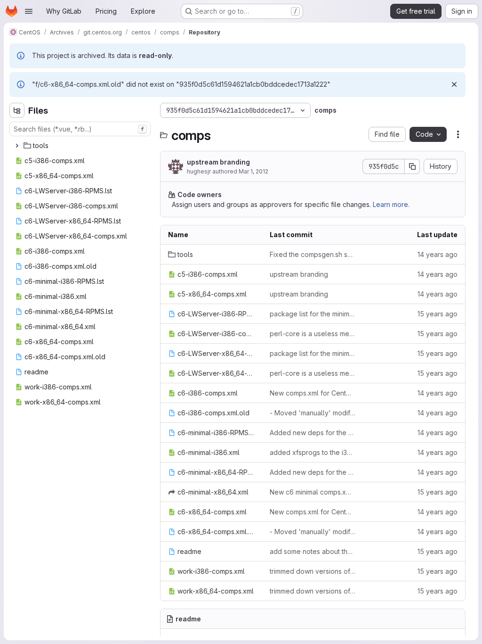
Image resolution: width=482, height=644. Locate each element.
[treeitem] (81, 145)
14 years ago (438, 254)
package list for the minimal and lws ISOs (313, 314)
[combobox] (80, 129)
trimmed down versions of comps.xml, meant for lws (313, 571)
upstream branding (218, 162)
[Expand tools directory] (17, 145)
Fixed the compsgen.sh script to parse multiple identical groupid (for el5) (313, 254)
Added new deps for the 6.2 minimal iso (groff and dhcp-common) (313, 433)
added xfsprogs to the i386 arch (313, 452)
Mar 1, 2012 (253, 171)
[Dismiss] (454, 84)
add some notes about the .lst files (313, 551)
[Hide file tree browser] (16, 110)
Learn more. (391, 204)
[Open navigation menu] (28, 11)
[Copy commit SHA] (412, 166)
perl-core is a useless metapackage (313, 334)
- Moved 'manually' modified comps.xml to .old (313, 413)
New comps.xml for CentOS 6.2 (313, 393)
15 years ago (438, 314)
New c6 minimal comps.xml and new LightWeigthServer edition (313, 492)
